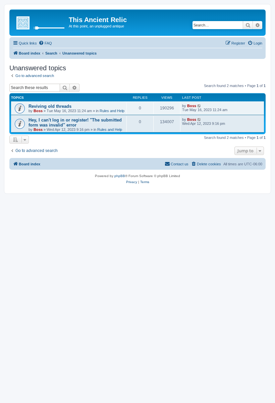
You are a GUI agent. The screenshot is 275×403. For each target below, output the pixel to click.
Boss (38, 111)
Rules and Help (112, 111)
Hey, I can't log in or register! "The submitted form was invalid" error (75, 122)
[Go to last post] (199, 106)
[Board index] (40, 21)
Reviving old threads (50, 106)
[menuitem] (45, 43)
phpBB (119, 176)
